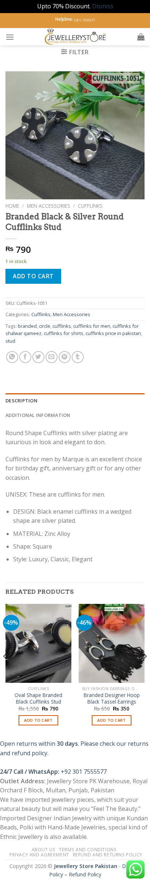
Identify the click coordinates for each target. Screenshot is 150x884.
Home (12, 205)
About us (44, 850)
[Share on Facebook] (25, 357)
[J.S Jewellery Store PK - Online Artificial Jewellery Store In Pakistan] (76, 36)
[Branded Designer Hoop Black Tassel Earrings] (112, 643)
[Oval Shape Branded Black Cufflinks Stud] (38, 643)
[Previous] (5, 671)
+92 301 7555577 (84, 772)
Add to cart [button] (38, 720)
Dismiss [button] (102, 6)
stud (10, 341)
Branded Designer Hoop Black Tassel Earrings (112, 698)
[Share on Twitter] (38, 357)
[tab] (75, 400)
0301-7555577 (84, 20)
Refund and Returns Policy (107, 855)
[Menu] (9, 37)
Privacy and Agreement (39, 855)
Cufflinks (90, 205)
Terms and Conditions (88, 850)
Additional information (38, 415)
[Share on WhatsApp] (12, 357)
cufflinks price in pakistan (113, 333)
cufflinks (61, 326)
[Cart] (141, 37)
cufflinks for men (91, 326)
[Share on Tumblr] (78, 357)
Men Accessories (48, 205)
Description (21, 400)
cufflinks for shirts (63, 333)
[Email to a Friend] (52, 357)
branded (27, 326)
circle (44, 326)
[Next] (145, 671)
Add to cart (33, 276)
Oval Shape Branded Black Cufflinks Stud (38, 698)
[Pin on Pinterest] (65, 357)
